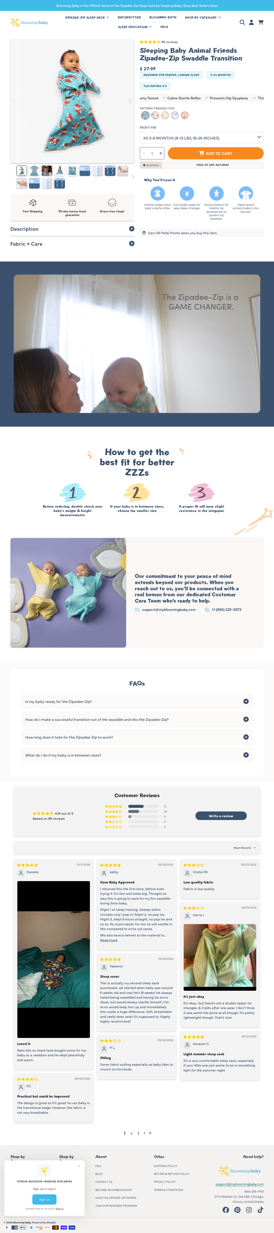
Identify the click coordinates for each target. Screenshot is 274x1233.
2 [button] (132, 1133)
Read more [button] (109, 940)
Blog (99, 1174)
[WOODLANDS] (155, 115)
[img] (27, 865)
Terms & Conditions (168, 1190)
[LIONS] (165, 115)
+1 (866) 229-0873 (226, 609)
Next (129, 101)
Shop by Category (201, 17)
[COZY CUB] (185, 115)
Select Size (148, 127)
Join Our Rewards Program (116, 1205)
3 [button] (138, 1133)
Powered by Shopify (43, 1222)
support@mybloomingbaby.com (169, 609)
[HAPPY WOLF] (175, 115)
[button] (243, 22)
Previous (14, 101)
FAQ (98, 1166)
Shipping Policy (165, 1166)
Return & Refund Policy (172, 1174)
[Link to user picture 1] (53, 959)
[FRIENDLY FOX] (145, 115)
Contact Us (103, 1181)
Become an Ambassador (113, 1190)
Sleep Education (133, 27)
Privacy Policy (165, 1181)
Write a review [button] (221, 815)
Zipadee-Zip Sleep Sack (85, 17)
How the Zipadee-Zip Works (115, 1197)
